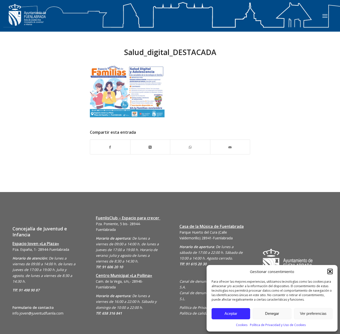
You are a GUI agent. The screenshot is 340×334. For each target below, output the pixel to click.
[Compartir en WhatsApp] (190, 147)
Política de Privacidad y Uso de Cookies (278, 325)
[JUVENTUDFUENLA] (27, 20)
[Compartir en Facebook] (110, 147)
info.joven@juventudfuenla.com (37, 313)
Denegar (272, 313)
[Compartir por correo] (230, 147)
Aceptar (231, 313)
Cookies (241, 325)
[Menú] (325, 15)
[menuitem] (325, 15)
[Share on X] (150, 147)
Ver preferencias (313, 313)
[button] (330, 271)
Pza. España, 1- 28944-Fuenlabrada (40, 249)
